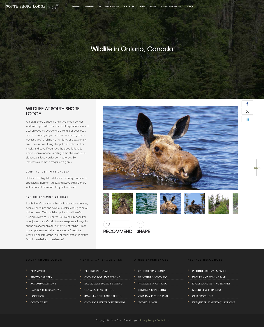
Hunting (89, 6)
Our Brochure (202, 296)
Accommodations (109, 6)
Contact (190, 6)
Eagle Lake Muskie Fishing (103, 283)
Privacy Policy (147, 320)
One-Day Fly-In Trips (153, 296)
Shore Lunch (147, 302)
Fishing (76, 6)
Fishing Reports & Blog (209, 271)
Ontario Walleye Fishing (102, 277)
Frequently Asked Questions (213, 302)
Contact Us (39, 302)
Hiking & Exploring (152, 289)
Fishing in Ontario (97, 271)
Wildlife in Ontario (152, 283)
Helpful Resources (170, 6)
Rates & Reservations (46, 289)
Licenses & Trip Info (206, 289)
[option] (170, 148)
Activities (38, 271)
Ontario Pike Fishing (99, 289)
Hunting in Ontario (152, 277)
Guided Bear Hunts (152, 271)
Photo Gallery (41, 277)
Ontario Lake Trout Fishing (104, 302)
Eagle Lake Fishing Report (211, 283)
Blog (153, 6)
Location (129, 6)
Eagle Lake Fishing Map (209, 277)
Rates (142, 6)
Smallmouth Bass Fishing (103, 296)
